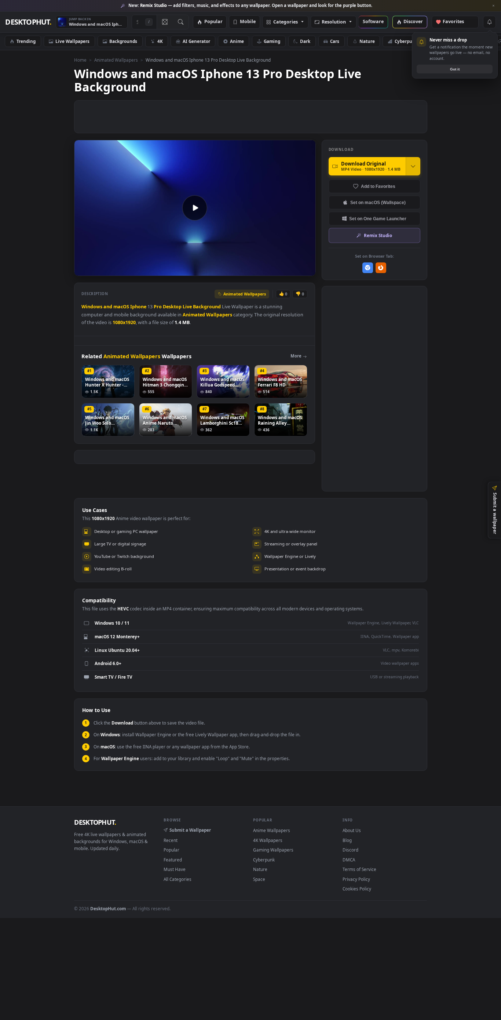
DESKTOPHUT (95, 822)
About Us (352, 830)
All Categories (177, 879)
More (295, 356)
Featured (173, 860)
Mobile (248, 22)
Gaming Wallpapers (273, 850)
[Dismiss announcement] (494, 6)
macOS (121, 307)
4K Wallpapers (267, 840)
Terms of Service (359, 869)
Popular (213, 22)
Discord (350, 850)
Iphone (138, 307)
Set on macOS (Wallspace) (378, 202)
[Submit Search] (181, 22)
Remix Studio (378, 235)
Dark (305, 41)
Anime (237, 41)
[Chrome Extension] (367, 267)
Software (373, 22)
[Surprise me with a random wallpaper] (165, 22)
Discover (413, 22)
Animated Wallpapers (116, 60)
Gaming (272, 41)
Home (80, 60)
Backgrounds (123, 41)
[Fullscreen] (306, 269)
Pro (158, 307)
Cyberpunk (406, 41)
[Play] (83, 269)
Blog (347, 840)
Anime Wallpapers (271, 830)
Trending (26, 41)
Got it (455, 69)
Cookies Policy (357, 889)
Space (259, 879)
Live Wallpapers (72, 41)
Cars (334, 41)
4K (160, 41)
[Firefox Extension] (381, 267)
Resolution (334, 22)
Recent (171, 840)
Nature (367, 41)
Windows (91, 307)
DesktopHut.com (108, 908)
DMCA (349, 860)
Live (187, 307)
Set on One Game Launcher (377, 218)
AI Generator (196, 41)
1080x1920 (124, 322)
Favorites (457, 22)
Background (207, 307)
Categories (285, 22)
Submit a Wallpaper (190, 830)
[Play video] (194, 207)
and (107, 307)
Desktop (172, 307)
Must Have (175, 869)
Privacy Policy (356, 879)
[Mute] (265, 269)
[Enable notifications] (489, 22)
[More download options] (413, 166)
